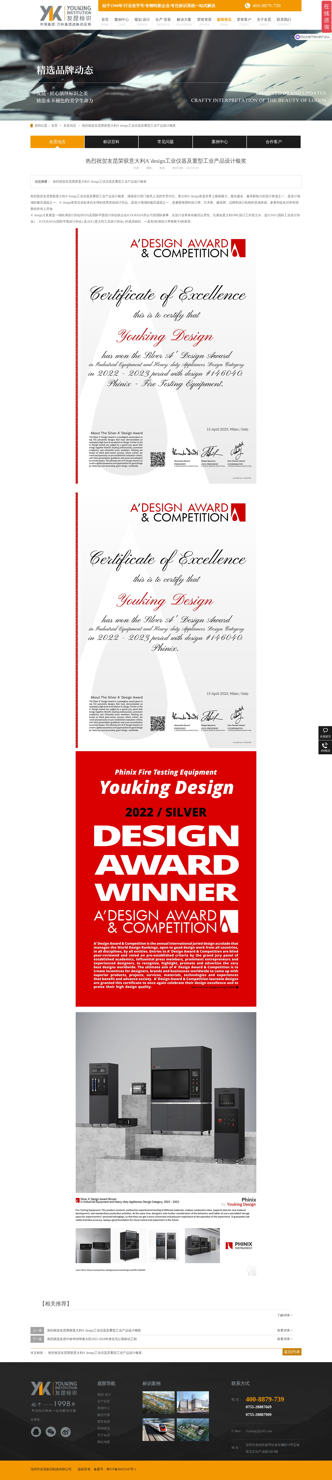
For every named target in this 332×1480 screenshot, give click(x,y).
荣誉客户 (244, 22)
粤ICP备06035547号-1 (121, 1469)
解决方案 (184, 22)
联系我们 (284, 22)
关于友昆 (264, 22)
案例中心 (122, 22)
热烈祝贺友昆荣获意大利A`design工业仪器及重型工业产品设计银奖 (129, 125)
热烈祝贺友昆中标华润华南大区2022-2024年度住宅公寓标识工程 (92, 1339)
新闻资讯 (224, 22)
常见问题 (165, 141)
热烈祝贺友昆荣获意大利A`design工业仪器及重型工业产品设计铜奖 (94, 1330)
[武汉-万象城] (193, 1402)
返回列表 (292, 1352)
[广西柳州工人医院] (193, 1429)
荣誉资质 (204, 22)
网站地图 (103, 1442)
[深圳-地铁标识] (159, 1429)
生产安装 (103, 1401)
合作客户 (274, 141)
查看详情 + (284, 1330)
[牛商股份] (140, 1469)
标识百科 (111, 141)
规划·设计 (142, 22)
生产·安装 (163, 22)
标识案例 (152, 1383)
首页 (105, 22)
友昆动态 (70, 125)
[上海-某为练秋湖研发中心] (159, 1402)
